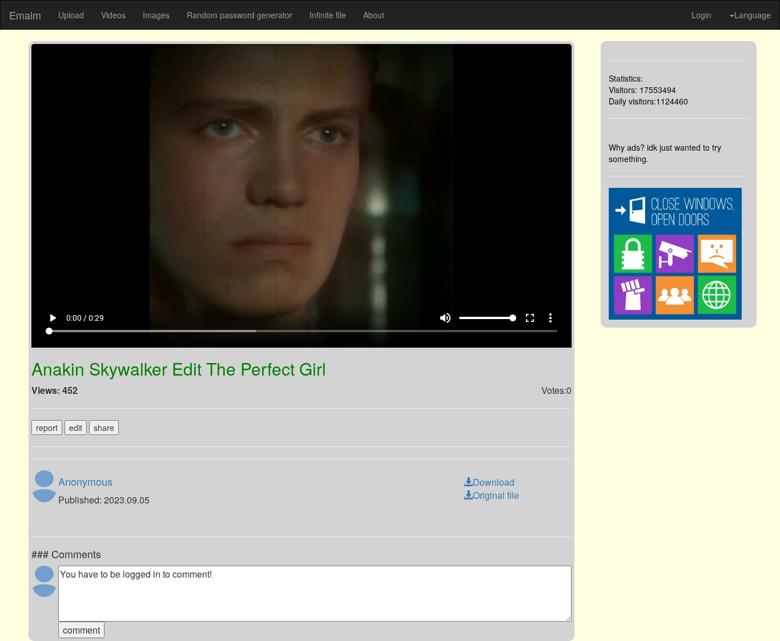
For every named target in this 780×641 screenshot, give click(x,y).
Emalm (25, 14)
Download (493, 482)
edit (75, 427)
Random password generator (239, 15)
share (104, 427)
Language (752, 15)
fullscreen (530, 318)
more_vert (550, 318)
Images (156, 15)
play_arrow (52, 318)
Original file (496, 495)
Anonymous (85, 481)
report (47, 427)
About (373, 15)
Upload (71, 15)
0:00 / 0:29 (85, 317)
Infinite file (327, 15)
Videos (113, 15)
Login (701, 15)
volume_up (445, 318)
